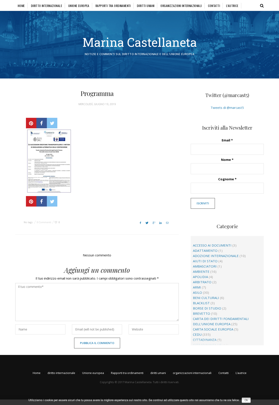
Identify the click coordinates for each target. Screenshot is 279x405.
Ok (246, 400)
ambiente (201, 271)
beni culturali (206, 297)
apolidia (200, 277)
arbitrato (202, 282)
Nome (227, 159)
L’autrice (232, 5)
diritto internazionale (46, 5)
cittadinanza (204, 339)
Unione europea (78, 5)
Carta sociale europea (213, 329)
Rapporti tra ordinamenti (113, 5)
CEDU (197, 334)
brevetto (201, 313)
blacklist (201, 303)
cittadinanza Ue (207, 345)
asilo (197, 292)
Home (21, 5)
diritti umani (145, 5)
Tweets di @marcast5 (227, 107)
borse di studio (207, 308)
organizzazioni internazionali (181, 5)
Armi (197, 287)
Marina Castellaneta (139, 42)
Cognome (227, 179)
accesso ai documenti (212, 245)
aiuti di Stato (205, 261)
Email (227, 140)
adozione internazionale (216, 256)
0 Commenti (44, 222)
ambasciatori (205, 266)
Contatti (214, 5)
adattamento (205, 250)
